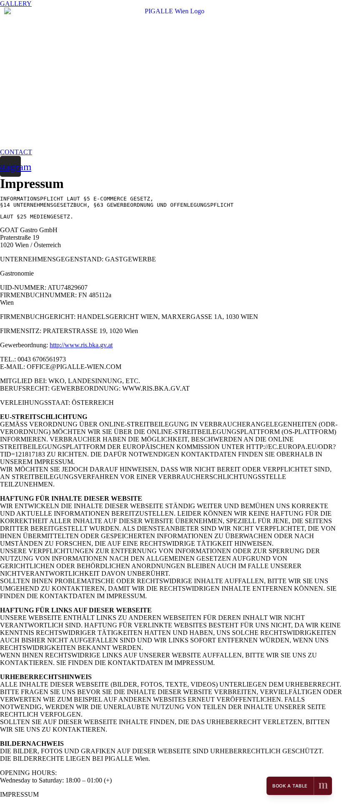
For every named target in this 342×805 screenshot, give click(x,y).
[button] (16, 3)
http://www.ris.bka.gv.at (81, 345)
